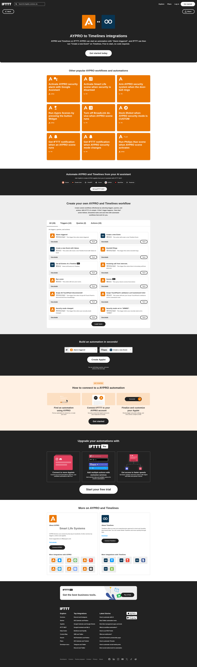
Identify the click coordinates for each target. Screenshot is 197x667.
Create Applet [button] (98, 359)
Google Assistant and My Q (82, 627)
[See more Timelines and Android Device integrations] (109, 569)
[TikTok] (131, 659)
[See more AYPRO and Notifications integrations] (56, 560)
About (101, 659)
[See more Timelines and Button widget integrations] (124, 560)
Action (110, 237)
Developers (63, 659)
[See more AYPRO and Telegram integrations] (56, 569)
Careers (71, 659)
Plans (169, 4)
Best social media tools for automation (111, 648)
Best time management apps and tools (111, 624)
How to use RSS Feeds (106, 631)
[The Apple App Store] (132, 613)
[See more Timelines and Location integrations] (109, 560)
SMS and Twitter (78, 634)
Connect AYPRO (57, 547)
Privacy (95, 659)
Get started (188, 4)
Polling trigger (61, 237)
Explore (161, 4)
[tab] (52, 223)
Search (62, 637)
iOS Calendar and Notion (81, 620)
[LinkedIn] (113, 659)
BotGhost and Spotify (80, 631)
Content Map (63, 634)
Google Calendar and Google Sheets (84, 624)
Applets (62, 624)
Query (59, 266)
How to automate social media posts (110, 644)
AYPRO (76, 36)
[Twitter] (126, 659)
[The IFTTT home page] (6, 4)
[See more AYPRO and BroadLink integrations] (88, 569)
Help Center (63, 631)
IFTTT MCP (63, 627)
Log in (177, 4)
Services (62, 617)
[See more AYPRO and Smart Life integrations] (72, 569)
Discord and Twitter (79, 648)
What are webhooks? (106, 634)
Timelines (96, 36)
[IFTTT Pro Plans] (78, 264)
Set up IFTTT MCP (98, 189)
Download (105, 535)
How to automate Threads (107, 641)
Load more (98, 324)
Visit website (53, 542)
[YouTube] (122, 659)
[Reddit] (135, 659)
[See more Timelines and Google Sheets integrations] (140, 560)
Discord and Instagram (80, 617)
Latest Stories (105, 613)
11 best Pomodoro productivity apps (110, 637)
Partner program (80, 659)
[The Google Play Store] (132, 618)
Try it (93, 241)
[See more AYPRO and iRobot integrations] (72, 560)
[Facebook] (109, 659)
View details (54, 241)
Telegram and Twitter (80, 644)
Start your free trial (98, 489)
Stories (62, 620)
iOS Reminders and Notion (81, 637)
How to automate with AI (107, 617)
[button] (98, 421)
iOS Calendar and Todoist (81, 641)
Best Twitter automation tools (108, 620)
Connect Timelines (110, 540)
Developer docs (64, 644)
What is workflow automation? (108, 627)
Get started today (98, 53)
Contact (88, 659)
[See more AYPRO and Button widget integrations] (88, 560)
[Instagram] (118, 659)
